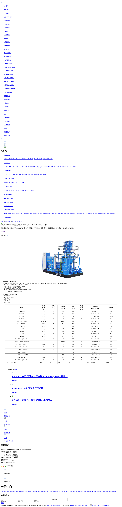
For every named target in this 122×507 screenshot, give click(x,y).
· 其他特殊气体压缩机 (9, 88)
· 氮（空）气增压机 (9, 81)
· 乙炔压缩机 (7, 56)
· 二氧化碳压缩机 (8, 74)
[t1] (5, 142)
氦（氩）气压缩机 (17, 221)
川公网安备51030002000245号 (101, 505)
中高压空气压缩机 (88, 491)
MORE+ (16, 369)
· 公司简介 (7, 20)
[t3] (5, 145)
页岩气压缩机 (102, 213)
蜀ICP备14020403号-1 (53, 505)
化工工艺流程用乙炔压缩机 (24, 159)
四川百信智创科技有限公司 (78, 505)
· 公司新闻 (7, 121)
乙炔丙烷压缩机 (48, 159)
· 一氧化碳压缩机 (8, 70)
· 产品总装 (7, 42)
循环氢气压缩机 (59, 167)
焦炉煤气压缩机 (30, 190)
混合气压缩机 (47, 213)
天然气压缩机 (20, 491)
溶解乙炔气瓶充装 (10, 159)
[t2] (5, 143)
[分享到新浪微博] (3, 466)
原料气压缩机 (63, 213)
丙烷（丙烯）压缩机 (91, 213)
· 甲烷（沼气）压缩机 (9, 67)
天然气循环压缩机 (41, 174)
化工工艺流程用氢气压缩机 (27, 167)
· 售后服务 (7, 103)
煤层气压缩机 (111, 213)
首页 (2, 221)
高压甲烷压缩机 (9, 182)
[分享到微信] (5, 466)
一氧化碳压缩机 (9, 190)
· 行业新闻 (7, 117)
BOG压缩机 (8, 213)
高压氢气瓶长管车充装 (11, 167)
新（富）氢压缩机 (70, 167)
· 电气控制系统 (8, 92)
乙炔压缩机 (4, 491)
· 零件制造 (7, 38)
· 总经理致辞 (7, 24)
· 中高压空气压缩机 (9, 85)
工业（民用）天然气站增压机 (13, 174)
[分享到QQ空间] (1, 466)
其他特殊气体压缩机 (100, 491)
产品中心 (7, 221)
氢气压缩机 (11, 491)
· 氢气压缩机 (7, 60)
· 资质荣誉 (7, 31)
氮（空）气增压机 (76, 491)
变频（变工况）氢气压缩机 (45, 167)
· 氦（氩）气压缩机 (9, 78)
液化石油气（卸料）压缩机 (33, 213)
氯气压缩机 (71, 213)
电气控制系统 (111, 491)
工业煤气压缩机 (20, 190)
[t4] (5, 147)
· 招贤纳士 (7, 45)
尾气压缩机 (55, 213)
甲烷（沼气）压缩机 (31, 491)
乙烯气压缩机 (80, 213)
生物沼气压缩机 (20, 182)
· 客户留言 (7, 106)
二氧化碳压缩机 (53, 491)
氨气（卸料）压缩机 (18, 213)
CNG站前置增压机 (29, 174)
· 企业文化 (7, 27)
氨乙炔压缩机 (38, 159)
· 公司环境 (7, 35)
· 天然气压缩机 (8, 63)
